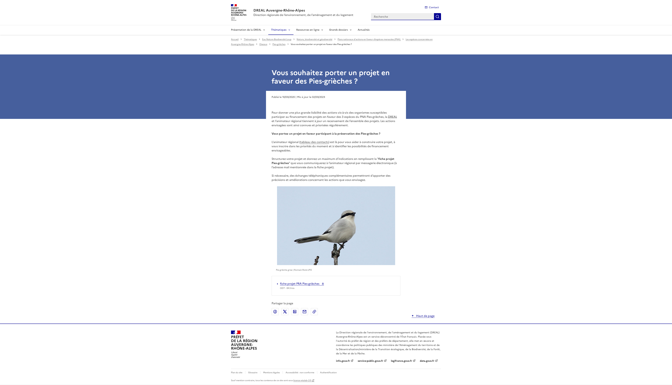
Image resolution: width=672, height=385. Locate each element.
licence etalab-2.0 (302, 380)
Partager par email (304, 311)
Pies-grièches (278, 44)
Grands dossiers (338, 30)
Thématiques (278, 30)
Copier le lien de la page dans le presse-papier (314, 311)
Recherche (437, 16)
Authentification (328, 372)
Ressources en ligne (307, 30)
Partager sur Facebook (275, 311)
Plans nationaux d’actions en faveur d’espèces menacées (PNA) (369, 39)
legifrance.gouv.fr (401, 361)
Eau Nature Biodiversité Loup (276, 39)
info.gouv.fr (343, 361)
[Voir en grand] (336, 225)
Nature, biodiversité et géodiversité (314, 39)
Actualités (364, 30)
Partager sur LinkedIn (294, 311)
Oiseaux (263, 44)
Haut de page (425, 316)
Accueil (235, 39)
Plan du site (236, 372)
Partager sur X (284, 311)
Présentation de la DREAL (246, 30)
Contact (434, 7)
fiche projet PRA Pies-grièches (300, 284)
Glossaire (252, 372)
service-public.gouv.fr (370, 361)
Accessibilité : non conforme (300, 372)
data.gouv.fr (427, 361)
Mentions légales (271, 372)
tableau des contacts (314, 142)
